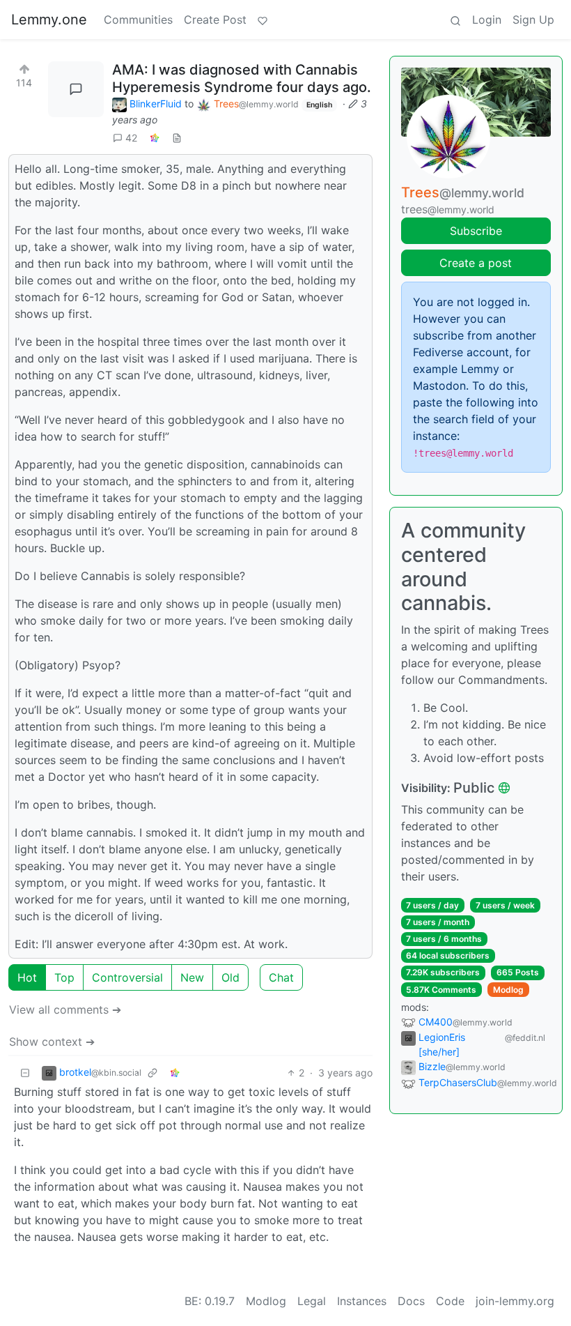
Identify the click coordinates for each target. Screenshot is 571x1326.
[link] (154, 138)
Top (64, 977)
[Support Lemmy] (262, 19)
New (192, 977)
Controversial (127, 977)
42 (131, 138)
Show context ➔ (52, 1042)
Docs (411, 1301)
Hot (27, 977)
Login (486, 19)
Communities (138, 19)
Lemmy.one (49, 19)
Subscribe (476, 231)
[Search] (455, 19)
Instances (361, 1301)
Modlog (508, 989)
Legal (311, 1301)
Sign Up (533, 19)
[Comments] (76, 89)
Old (230, 977)
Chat (281, 977)
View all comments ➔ (65, 1009)
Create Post (215, 19)
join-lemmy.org (515, 1301)
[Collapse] (25, 1072)
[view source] (177, 138)
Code (450, 1301)
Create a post (475, 263)
